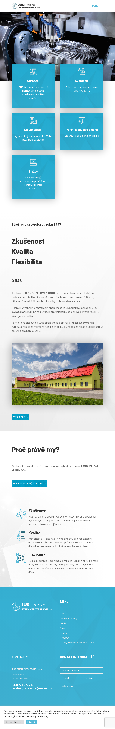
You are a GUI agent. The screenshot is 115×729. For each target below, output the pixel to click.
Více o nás (19, 416)
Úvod (62, 613)
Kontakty (64, 637)
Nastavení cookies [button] (14, 722)
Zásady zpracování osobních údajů (77, 642)
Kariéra (63, 632)
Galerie (63, 628)
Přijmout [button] (31, 722)
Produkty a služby (68, 618)
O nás (63, 623)
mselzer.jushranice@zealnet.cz (32, 688)
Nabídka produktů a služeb (27, 483)
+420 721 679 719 (22, 685)
